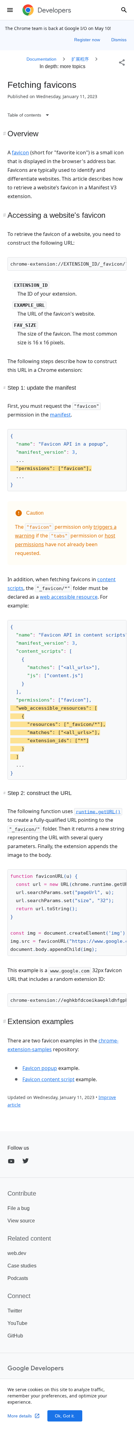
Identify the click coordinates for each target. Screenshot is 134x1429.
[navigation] (54, 114)
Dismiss (119, 39)
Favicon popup (39, 1068)
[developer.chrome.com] (46, 10)
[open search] (124, 10)
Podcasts (17, 1278)
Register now (87, 39)
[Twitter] (25, 1161)
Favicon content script (48, 1079)
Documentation (41, 59)
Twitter (14, 1310)
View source (21, 1220)
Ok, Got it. (65, 1415)
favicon (20, 152)
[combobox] (124, 10)
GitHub (15, 1335)
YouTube (17, 1323)
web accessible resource (69, 596)
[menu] (9, 9)
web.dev (16, 1253)
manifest (60, 414)
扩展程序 (80, 59)
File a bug (18, 1208)
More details (19, 1415)
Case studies (21, 1265)
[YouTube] (11, 1161)
